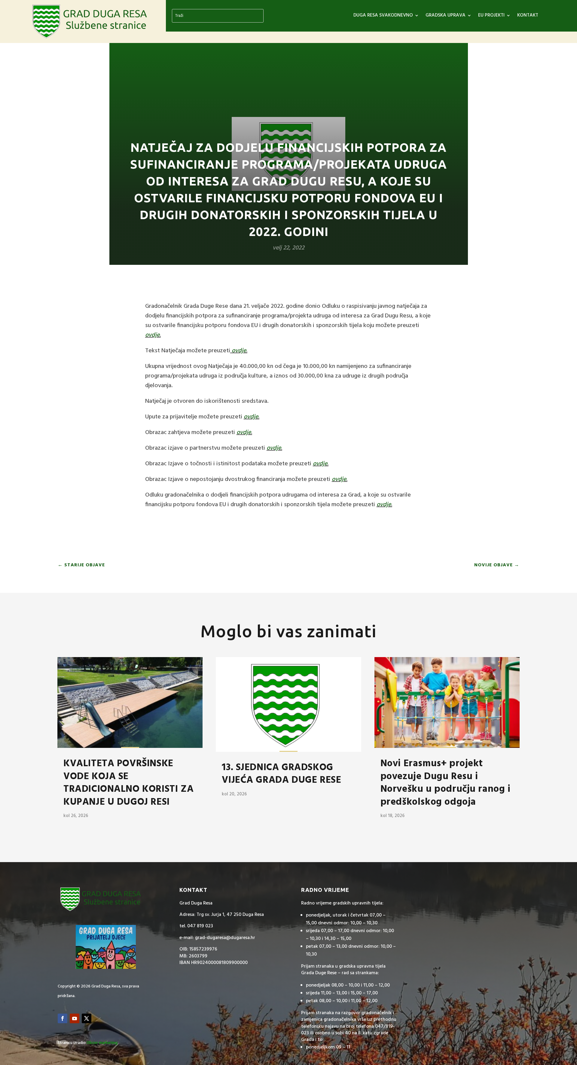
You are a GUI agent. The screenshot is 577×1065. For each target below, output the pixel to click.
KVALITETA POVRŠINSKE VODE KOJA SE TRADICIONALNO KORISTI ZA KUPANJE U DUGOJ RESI (128, 782)
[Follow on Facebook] (62, 1018)
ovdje (152, 335)
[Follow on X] (86, 1018)
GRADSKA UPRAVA (446, 16)
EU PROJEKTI (491, 16)
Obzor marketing (102, 1042)
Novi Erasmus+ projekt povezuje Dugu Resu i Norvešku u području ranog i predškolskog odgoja (445, 782)
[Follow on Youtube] (74, 1018)
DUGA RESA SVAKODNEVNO (383, 16)
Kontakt (527, 16)
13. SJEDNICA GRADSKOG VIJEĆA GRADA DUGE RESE (281, 774)
